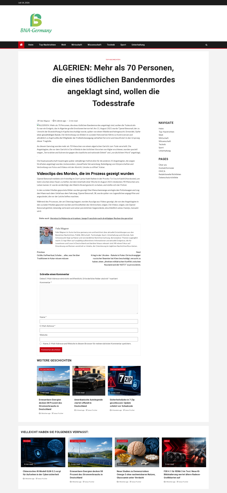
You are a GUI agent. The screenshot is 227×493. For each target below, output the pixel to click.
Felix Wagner (45, 121)
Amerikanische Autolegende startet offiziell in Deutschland (88, 402)
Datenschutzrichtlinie (168, 177)
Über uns (163, 164)
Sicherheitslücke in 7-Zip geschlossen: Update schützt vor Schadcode (122, 402)
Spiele (166, 441)
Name (43, 317)
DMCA (162, 171)
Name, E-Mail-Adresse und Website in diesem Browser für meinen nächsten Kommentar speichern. (87, 343)
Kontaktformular (166, 168)
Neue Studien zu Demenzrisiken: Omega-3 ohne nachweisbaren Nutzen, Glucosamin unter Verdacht (136, 474)
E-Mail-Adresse (47, 326)
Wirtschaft (76, 44)
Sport (123, 44)
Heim (30, 44)
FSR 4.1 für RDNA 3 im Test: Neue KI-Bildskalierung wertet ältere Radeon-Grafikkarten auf (182, 474)
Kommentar (46, 282)
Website (43, 334)
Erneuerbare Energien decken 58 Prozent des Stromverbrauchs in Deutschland (86, 474)
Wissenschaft (94, 44)
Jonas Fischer (58, 413)
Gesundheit (122, 441)
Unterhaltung (138, 44)
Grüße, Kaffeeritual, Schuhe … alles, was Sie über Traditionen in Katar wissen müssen (58, 255)
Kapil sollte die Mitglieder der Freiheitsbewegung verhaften (75, 138)
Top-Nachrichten (47, 44)
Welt (63, 44)
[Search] (206, 44)
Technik (111, 44)
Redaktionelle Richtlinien (170, 174)
